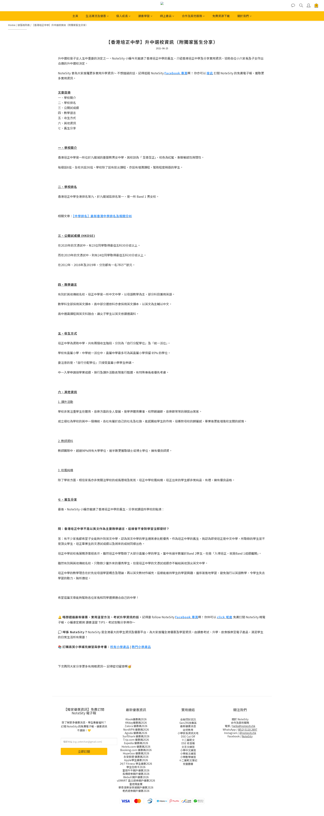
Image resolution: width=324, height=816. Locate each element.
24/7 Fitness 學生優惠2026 (136, 763)
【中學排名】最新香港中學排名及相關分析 (102, 216)
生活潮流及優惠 (96, 16)
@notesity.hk (247, 733)
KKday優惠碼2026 (136, 722)
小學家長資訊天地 (188, 733)
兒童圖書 (188, 764)
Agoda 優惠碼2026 (136, 733)
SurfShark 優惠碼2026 (136, 736)
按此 (210, 73)
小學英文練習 (188, 753)
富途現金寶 (135, 784)
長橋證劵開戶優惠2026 (135, 774)
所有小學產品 (119, 646)
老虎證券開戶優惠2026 (135, 791)
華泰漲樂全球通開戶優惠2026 (135, 787)
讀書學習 (144, 16)
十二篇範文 (188, 740)
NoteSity (247, 736)
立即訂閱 (84, 751)
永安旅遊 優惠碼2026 (136, 757)
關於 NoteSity (240, 719)
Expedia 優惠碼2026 (136, 743)
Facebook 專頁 (176, 73)
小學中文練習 (188, 750)
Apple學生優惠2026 (136, 760)
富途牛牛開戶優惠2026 (135, 770)
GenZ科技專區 (188, 723)
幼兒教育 (188, 730)
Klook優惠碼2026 (136, 719)
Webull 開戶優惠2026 (136, 777)
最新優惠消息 (188, 726)
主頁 (75, 16)
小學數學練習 (188, 757)
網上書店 (166, 16)
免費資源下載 (221, 16)
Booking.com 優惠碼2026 (136, 750)
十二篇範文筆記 (188, 760)
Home (12, 25)
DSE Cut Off (188, 736)
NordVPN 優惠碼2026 (136, 729)
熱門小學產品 (141, 646)
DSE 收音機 (188, 743)
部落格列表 (24, 25)
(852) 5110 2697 (247, 729)
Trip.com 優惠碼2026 (136, 739)
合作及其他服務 (192, 16)
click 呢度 (224, 617)
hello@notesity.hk (243, 726)
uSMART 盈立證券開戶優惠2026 (136, 780)
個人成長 (122, 16)
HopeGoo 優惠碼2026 (136, 753)
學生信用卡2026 (136, 767)
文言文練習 (188, 747)
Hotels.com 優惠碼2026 (136, 746)
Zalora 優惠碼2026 (136, 726)
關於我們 (243, 16)
